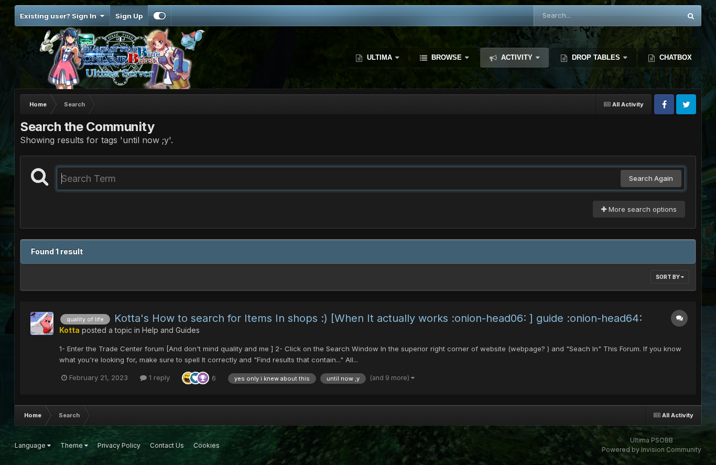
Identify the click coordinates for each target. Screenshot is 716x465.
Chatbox (674, 57)
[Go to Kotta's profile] (41, 323)
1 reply (158, 377)
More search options (641, 209)
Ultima (379, 57)
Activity (517, 57)
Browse (446, 57)
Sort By (668, 277)
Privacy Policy (118, 445)
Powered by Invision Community (651, 449)
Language (31, 445)
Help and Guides (171, 330)
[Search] (690, 15)
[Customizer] (159, 15)
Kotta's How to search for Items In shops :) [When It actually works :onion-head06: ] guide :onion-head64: (378, 318)
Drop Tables (596, 57)
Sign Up (129, 16)
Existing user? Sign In (60, 16)
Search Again (651, 178)
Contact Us (167, 445)
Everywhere (648, 15)
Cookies (206, 445)
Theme (72, 445)
